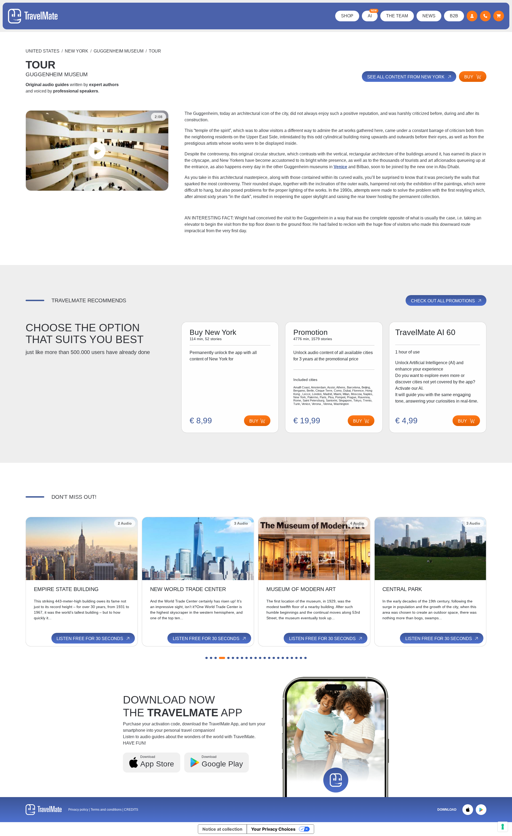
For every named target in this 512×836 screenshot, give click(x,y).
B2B (454, 16)
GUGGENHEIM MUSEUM (118, 51)
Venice (340, 166)
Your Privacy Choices (273, 829)
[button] (206, 658)
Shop (347, 16)
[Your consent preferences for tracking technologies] (503, 827)
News (428, 16)
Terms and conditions (106, 809)
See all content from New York (406, 77)
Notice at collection (222, 829)
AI (372, 14)
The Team (397, 16)
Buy (469, 77)
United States (42, 51)
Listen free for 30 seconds (90, 638)
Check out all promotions (443, 301)
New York (76, 51)
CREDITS (131, 809)
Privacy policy (78, 809)
